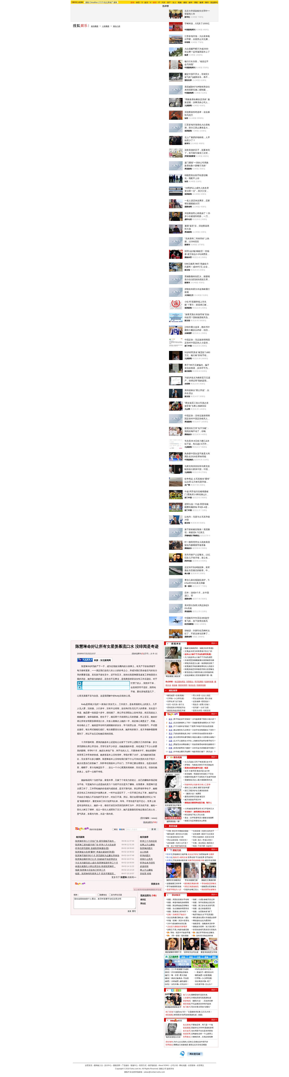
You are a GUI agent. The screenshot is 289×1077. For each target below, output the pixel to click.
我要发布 (155, 884)
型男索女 (186, 1037)
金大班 (207, 771)
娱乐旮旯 (186, 1031)
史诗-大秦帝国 (190, 771)
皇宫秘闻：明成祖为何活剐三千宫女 (199, 774)
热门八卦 (186, 995)
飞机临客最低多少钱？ (183, 734)
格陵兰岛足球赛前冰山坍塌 (195, 821)
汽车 (163, 3)
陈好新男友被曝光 (209, 889)
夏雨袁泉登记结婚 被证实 (195, 797)
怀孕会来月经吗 (147, 863)
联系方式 (142, 1065)
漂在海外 (169, 1042)
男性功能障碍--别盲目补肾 (203, 837)
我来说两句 (136, 654)
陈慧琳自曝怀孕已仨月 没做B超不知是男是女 (96, 859)
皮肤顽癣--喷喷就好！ (201, 701)
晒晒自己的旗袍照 (181, 1045)
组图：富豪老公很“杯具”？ (177, 911)
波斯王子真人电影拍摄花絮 (178, 930)
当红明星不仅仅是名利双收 (202, 1031)
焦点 (170, 723)
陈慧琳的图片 (146, 848)
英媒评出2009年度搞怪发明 (202, 1028)
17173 (101, 2)
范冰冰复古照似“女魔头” (200, 1007)
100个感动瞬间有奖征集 (177, 924)
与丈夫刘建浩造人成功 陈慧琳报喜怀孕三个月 (96, 863)
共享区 (169, 860)
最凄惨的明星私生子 (173, 1007)
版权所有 (170, 1069)
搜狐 (87, 2)
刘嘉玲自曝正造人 (191, 889)
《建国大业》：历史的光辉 (202, 1001)
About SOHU (163, 1065)
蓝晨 (186, 666)
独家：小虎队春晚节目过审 (204, 899)
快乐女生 (192, 685)
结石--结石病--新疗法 (175, 704)
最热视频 (177, 757)
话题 (170, 741)
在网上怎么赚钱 (147, 844)
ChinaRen (93, 2)
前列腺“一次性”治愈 (201, 707)
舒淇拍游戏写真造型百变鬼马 (204, 930)
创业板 (174, 685)
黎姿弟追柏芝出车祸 (209, 952)
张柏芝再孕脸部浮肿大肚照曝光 (201, 669)
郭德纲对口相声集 (180, 854)
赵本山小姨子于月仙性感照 (201, 657)
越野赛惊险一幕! (173, 821)
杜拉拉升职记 (193, 854)
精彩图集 (169, 1015)
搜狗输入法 (98, 1065)
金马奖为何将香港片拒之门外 (200, 651)
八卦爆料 (186, 998)
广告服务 (125, 1065)
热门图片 (186, 1007)
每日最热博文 (180, 682)
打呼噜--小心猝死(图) (175, 698)
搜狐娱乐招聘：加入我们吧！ (204, 927)
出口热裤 (144, 852)
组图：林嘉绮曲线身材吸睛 (178, 902)
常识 (170, 734)
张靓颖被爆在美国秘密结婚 (203, 660)
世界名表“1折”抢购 (174, 701)
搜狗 (115, 2)
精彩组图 (186, 1004)
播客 (185, 3)
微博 (201, 3)
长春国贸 (188, 660)
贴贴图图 (186, 1028)
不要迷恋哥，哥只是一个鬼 (202, 1025)
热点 (170, 744)
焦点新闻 (186, 1025)
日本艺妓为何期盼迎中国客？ (204, 748)
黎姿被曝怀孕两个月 (173, 952)
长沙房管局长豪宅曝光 (183, 737)
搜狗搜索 (82, 829)
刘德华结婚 (201, 685)
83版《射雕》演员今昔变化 (178, 921)
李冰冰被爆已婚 (191, 880)
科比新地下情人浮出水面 (195, 815)
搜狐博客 (176, 644)
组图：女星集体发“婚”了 (202, 911)
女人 (174, 3)
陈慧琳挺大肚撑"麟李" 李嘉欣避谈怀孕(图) (95, 852)
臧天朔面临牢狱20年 (193, 800)
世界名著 (191, 857)
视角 (170, 726)
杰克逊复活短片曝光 (173, 805)
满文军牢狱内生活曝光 (205, 933)
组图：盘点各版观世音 (202, 908)
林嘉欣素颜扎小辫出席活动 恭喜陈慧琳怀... (95, 866)
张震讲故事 (203, 854)
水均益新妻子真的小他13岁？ (204, 719)
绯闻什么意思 (146, 859)
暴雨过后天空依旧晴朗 (198, 1045)
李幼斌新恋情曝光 (209, 883)
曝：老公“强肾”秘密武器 (176, 846)
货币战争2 (209, 857)
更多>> (214, 643)
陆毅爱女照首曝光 (209, 886)
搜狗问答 (172, 714)
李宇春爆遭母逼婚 (174, 886)
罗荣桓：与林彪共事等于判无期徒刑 (199, 765)
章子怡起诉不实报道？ (183, 719)
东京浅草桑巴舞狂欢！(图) (177, 917)
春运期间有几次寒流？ (183, 730)
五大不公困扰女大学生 (183, 741)
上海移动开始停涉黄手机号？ (204, 741)
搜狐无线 (177, 850)
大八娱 (187, 657)
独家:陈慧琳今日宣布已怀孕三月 (90, 870)
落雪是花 (188, 672)
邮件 (190, 3)
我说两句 (214, 3)
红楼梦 (211, 854)
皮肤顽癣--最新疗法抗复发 (203, 834)
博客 (196, 3)
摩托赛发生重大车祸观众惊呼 (204, 917)
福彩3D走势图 (210, 860)
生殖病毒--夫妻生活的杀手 (203, 831)
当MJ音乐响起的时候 (204, 936)
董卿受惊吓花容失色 (199, 995)
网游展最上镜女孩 (173, 676)
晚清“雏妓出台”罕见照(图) (203, 914)
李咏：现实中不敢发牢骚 (180, 933)
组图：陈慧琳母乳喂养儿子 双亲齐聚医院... (95, 873)
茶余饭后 (176, 895)
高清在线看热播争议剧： (195, 768)
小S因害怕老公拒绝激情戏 (202, 672)
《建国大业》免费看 (193, 794)
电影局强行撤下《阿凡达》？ (204, 752)
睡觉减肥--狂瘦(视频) (175, 695)
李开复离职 (199, 682)
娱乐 (146, 3)
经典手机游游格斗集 (196, 860)
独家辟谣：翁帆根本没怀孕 (204, 924)
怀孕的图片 (145, 855)
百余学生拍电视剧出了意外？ (204, 730)
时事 (170, 748)
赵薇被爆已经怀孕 (174, 883)
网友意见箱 (195, 1054)
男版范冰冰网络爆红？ (183, 744)
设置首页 (88, 1065)
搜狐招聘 (116, 1065)
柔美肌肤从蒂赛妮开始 (176, 707)
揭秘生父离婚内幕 (208, 880)
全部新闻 (191, 1065)
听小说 (169, 857)
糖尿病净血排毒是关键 (176, 710)
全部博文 (200, 1065)
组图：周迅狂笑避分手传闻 (178, 899)
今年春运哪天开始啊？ (183, 752)
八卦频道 (105, 26)
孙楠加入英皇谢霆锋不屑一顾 (200, 675)
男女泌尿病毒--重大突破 (202, 698)
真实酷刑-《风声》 (173, 775)
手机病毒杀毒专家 (180, 860)
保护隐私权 (152, 1065)
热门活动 (169, 1012)
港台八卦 (116, 26)
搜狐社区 (176, 990)
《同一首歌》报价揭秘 (179, 936)
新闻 (170, 737)
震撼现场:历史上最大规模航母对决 (198, 780)
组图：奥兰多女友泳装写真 (204, 905)
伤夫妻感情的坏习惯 (175, 837)
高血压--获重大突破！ (201, 704)
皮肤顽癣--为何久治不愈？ (177, 843)
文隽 (186, 651)
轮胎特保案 (208, 682)
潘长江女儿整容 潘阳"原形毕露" (197, 788)
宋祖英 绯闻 (145, 873)
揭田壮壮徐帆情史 (173, 880)
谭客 (186, 663)
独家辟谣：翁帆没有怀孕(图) (202, 648)
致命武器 (200, 771)
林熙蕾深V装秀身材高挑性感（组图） (189, 1015)
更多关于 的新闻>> (124, 877)
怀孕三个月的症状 (148, 841)
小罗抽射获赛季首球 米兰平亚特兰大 (199, 809)
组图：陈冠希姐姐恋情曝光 (178, 905)
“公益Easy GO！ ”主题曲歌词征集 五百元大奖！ (193, 1012)
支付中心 (108, 1065)
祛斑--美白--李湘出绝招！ (203, 840)
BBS (207, 3)
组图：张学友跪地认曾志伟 (204, 902)
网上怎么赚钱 (146, 870)
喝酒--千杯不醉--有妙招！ (203, 846)
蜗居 (206, 768)
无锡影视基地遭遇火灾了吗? (203, 723)
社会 (170, 752)
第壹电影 (186, 1001)
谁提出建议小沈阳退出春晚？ (204, 737)
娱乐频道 (94, 26)
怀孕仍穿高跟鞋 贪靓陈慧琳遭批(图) (92, 848)
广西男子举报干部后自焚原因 (201, 726)
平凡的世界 (199, 857)
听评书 (169, 854)
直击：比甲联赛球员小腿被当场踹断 (199, 818)
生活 (170, 730)
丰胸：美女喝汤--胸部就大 (203, 843)
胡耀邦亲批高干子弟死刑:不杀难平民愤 (200, 777)
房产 (169, 3)
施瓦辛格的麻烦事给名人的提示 (201, 666)
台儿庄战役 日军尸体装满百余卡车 (198, 762)
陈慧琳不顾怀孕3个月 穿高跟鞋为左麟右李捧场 (97, 855)
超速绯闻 (144, 866)
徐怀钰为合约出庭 (191, 952)
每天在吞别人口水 (173, 1037)
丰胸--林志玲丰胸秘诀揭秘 (177, 831)
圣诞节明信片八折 (174, 889)
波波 (186, 675)
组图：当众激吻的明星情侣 (178, 908)
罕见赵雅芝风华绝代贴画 (201, 1004)
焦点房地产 (108, 2)
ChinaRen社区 (176, 1020)
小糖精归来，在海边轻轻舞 (202, 1037)
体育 (138, 3)
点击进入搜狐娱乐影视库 (177, 927)
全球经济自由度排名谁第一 (203, 734)
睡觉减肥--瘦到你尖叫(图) (177, 834)
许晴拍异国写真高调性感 (201, 998)
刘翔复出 (190, 682)
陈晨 (186, 669)
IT (159, 3)
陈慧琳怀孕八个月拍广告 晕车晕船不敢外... (95, 841)
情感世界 (186, 1034)
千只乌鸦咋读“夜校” (181, 726)
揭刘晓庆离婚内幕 (191, 883)
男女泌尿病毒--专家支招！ (177, 840)
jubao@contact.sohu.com (154, 1072)
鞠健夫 (187, 648)
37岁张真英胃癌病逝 (173, 790)
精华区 (143, 899)
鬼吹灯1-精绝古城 (180, 857)
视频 (180, 3)
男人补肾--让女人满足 (201, 695)
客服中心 (134, 1065)
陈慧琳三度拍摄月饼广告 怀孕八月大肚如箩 (95, 844)
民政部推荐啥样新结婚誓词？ (204, 744)
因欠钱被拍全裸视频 (173, 661)
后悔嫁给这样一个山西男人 (202, 1034)
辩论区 (143, 903)
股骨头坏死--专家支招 (201, 710)
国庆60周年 (183, 685)
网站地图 (182, 1065)
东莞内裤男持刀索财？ (183, 748)
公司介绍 (174, 1065)
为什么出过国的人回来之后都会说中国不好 (191, 1042)
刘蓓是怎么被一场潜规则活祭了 (201, 663)
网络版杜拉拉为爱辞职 (202, 921)
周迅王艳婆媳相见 (191, 886)
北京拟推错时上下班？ (183, 723)
